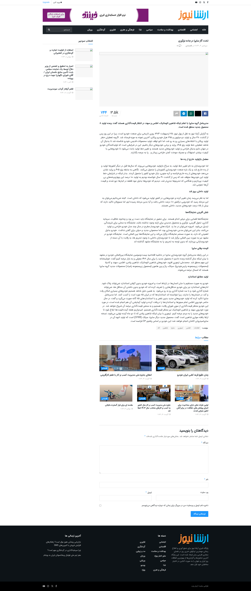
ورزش (89, 29)
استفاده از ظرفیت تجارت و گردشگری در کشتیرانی (61, 51)
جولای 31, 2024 (126, 409)
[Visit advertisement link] (95, 15)
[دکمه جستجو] (49, 29)
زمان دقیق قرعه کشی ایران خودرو (192, 375)
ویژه (143, 569)
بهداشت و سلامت (165, 29)
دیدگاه (204, 442)
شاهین (165, 328)
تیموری (180, 328)
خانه (204, 29)
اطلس (188, 328)
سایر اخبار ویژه (160, 555)
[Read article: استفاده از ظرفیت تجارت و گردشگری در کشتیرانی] (84, 55)
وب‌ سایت (204, 492)
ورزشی (142, 560)
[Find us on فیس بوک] (56, 586)
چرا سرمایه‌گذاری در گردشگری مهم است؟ (64, 550)
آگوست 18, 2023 (66, 93)
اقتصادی (181, 29)
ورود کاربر (57, 2)
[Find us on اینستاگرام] (48, 586)
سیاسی (149, 29)
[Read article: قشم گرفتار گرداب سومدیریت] (84, 93)
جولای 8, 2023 (67, 57)
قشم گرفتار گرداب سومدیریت (60, 89)
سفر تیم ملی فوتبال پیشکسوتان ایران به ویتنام (62, 555)
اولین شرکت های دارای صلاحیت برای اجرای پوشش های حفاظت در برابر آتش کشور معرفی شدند (192, 407)
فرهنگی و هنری (127, 29)
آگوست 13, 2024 (144, 379)
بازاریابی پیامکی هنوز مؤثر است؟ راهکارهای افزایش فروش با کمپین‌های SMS (63, 543)
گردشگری (101, 29)
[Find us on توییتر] (52, 586)
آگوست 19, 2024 (201, 379)
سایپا (173, 328)
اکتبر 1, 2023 (67, 82)
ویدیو (143, 565)
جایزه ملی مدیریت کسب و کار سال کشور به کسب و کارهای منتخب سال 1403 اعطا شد (154, 407)
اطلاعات (196, 328)
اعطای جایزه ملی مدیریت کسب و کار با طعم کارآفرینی (126, 375)
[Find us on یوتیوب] (44, 586)
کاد (159, 328)
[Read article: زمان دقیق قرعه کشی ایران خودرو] (182, 358)
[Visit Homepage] (193, 15)
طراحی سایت (203, 586)
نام (206, 479)
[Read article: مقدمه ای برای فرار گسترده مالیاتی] (116, 393)
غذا (140, 29)
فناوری (113, 29)
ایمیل (148, 492)
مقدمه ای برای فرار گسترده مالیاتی (119, 405)
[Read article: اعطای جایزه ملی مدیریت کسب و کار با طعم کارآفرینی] (125, 358)
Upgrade (46, 2)
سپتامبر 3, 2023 (201, 45)
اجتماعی (194, 29)
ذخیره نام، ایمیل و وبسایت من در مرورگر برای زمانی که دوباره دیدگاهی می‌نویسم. (174, 505)
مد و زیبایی (140, 551)
